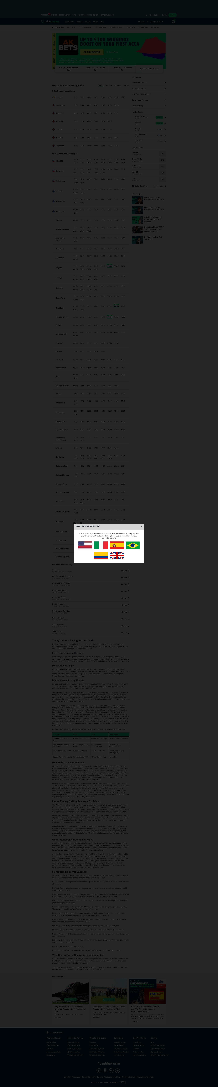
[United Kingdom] (117, 559)
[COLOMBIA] (101, 559)
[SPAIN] (117, 549)
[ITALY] (101, 549)
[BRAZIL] (133, 549)
